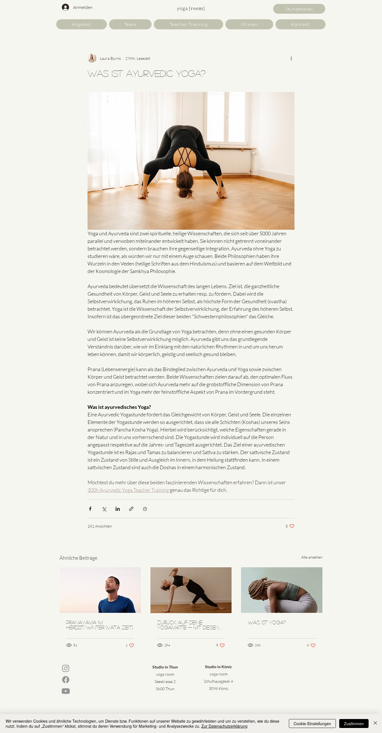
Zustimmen (354, 723)
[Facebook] (65, 679)
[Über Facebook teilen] (90, 508)
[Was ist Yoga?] (281, 590)
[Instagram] (65, 668)
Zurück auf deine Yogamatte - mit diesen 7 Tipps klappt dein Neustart (190, 625)
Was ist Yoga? (267, 622)
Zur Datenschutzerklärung (224, 726)
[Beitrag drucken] (145, 508)
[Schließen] (375, 723)
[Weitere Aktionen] (291, 58)
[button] (81, 24)
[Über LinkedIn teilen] (117, 508)
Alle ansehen (311, 557)
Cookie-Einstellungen (312, 723)
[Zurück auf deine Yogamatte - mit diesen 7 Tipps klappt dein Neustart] (191, 590)
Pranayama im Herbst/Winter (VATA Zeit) (99, 625)
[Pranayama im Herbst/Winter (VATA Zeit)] (100, 590)
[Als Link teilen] (131, 508)
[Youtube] (65, 691)
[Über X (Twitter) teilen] (104, 508)
